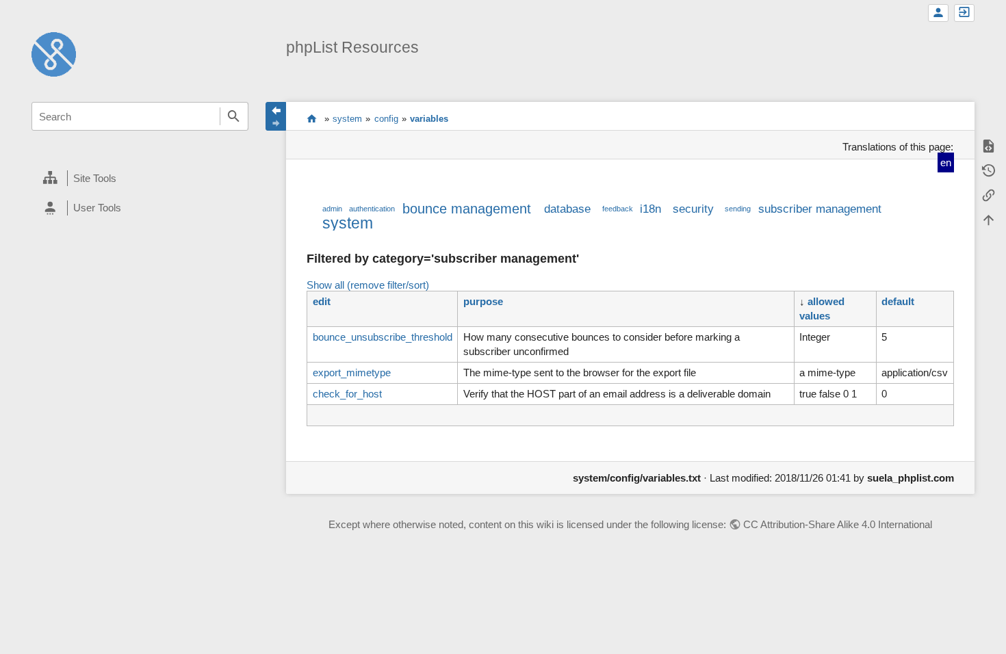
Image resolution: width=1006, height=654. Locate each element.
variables (429, 119)
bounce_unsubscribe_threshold (382, 337)
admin (332, 209)
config (386, 119)
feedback (617, 209)
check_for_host (347, 394)
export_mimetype (352, 372)
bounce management (466, 208)
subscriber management (819, 208)
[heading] (140, 178)
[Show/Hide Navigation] (276, 116)
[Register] (938, 13)
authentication (372, 209)
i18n (650, 208)
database (567, 208)
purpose (483, 301)
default (897, 301)
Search (234, 116)
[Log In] (964, 13)
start (311, 118)
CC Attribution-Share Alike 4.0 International (837, 524)
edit (322, 301)
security (693, 208)
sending (738, 209)
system (347, 119)
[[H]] (53, 53)
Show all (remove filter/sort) (368, 285)
